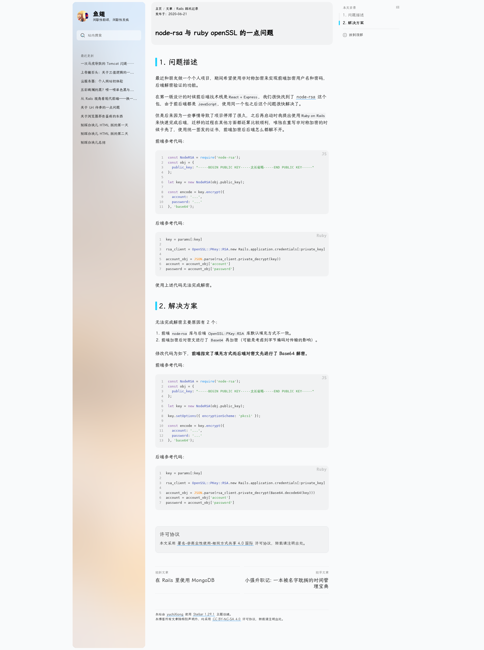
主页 (158, 9)
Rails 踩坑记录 (187, 9)
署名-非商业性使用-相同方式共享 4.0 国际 (215, 543)
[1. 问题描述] (156, 62)
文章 (169, 9)
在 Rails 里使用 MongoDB (185, 580)
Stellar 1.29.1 (204, 614)
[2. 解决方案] (156, 306)
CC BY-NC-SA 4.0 (226, 619)
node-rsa (305, 96)
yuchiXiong (175, 614)
